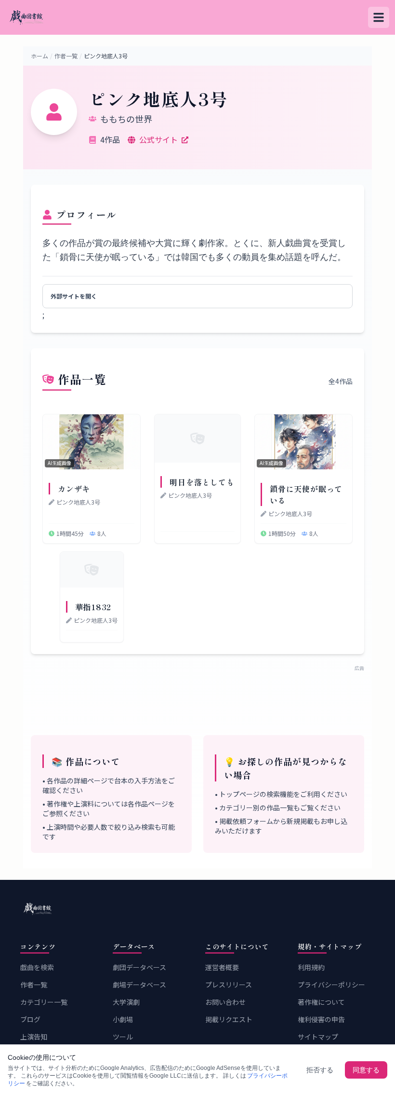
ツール (123, 1036)
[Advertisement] (197, 695)
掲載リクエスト (228, 1019)
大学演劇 (126, 1002)
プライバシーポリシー (331, 984)
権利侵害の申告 (321, 1019)
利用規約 (311, 967)
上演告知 (33, 1036)
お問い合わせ (225, 1002)
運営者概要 (222, 967)
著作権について (321, 1002)
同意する (366, 1070)
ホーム (39, 56)
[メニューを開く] (378, 17)
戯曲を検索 (37, 967)
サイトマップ (318, 1036)
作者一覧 (66, 56)
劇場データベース (139, 984)
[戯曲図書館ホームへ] (197, 908)
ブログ (30, 1019)
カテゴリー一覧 (43, 1002)
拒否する (319, 1070)
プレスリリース (228, 984)
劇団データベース (139, 967)
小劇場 (123, 1019)
